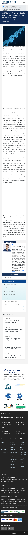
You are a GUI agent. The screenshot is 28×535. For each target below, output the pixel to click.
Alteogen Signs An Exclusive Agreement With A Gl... (13, 321)
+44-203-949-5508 (6, 426)
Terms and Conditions (23, 453)
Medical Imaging (10, 294)
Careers (12, 467)
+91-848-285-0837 (20, 433)
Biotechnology (14, 6)
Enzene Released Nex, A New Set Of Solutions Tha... (13, 330)
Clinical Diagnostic (11, 284)
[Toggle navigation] (24, 2)
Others (7, 310)
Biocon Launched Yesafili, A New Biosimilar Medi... (13, 347)
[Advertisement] (14, 92)
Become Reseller (22, 443)
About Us (3, 442)
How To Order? (22, 448)
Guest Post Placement (13, 460)
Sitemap (22, 466)
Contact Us (4, 452)
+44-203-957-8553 (6, 424)
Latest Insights (12, 443)
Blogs (12, 456)
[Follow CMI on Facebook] (9, 528)
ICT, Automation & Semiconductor (14, 305)
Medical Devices (10, 291)
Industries (4, 446)
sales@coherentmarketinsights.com (13, 417)
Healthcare (8, 277)
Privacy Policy (22, 458)
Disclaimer (23, 463)
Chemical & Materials (11, 301)
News (7, 6)
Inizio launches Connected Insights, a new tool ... (13, 356)
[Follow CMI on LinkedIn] (2, 528)
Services (3, 449)
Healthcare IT (9, 288)
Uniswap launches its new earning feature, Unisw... (12, 339)
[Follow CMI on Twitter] (5, 528)
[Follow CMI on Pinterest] (12, 528)
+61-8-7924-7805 (6, 433)
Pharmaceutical (10, 298)
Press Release (12, 448)
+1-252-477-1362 (20, 424)
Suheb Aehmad (16, 244)
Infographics (13, 452)
